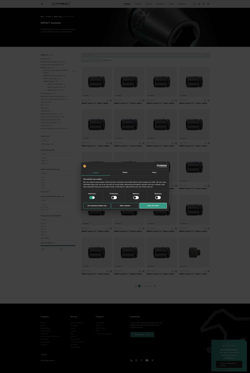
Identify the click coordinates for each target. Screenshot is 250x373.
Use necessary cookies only (97, 205)
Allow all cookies (153, 205)
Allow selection (125, 205)
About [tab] (154, 172)
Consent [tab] (96, 172)
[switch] (114, 197)
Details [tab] (125, 172)
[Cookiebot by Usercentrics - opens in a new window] (158, 166)
